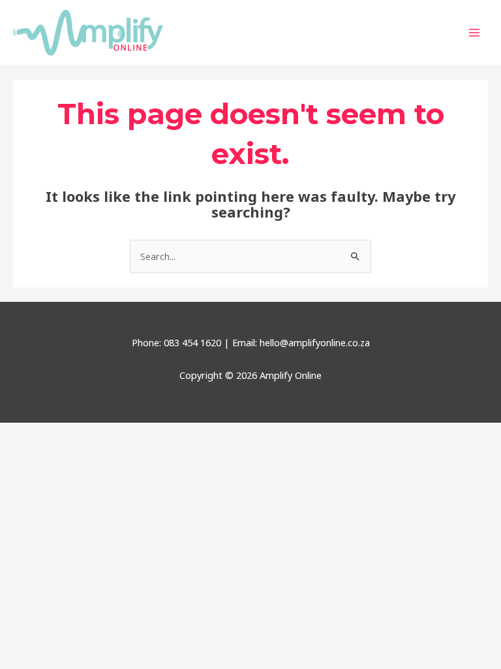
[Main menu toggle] (474, 32)
